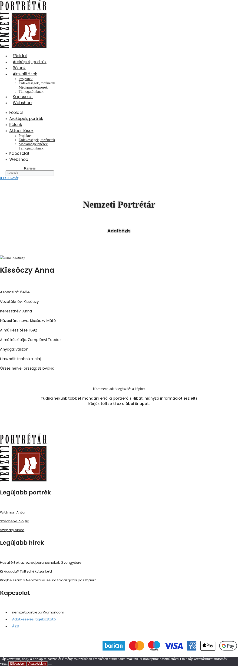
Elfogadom (17, 663)
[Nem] (50, 664)
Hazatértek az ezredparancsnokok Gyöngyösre (41, 562)
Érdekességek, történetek (37, 83)
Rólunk (19, 68)
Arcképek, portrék (29, 62)
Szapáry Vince (12, 529)
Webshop (22, 103)
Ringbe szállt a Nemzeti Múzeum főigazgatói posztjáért (48, 580)
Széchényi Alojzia (14, 521)
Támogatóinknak (31, 91)
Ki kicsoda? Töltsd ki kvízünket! (26, 571)
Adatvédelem (37, 663)
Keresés (30, 168)
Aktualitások (25, 74)
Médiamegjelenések (33, 87)
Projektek (26, 79)
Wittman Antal (13, 512)
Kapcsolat (23, 96)
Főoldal (20, 56)
